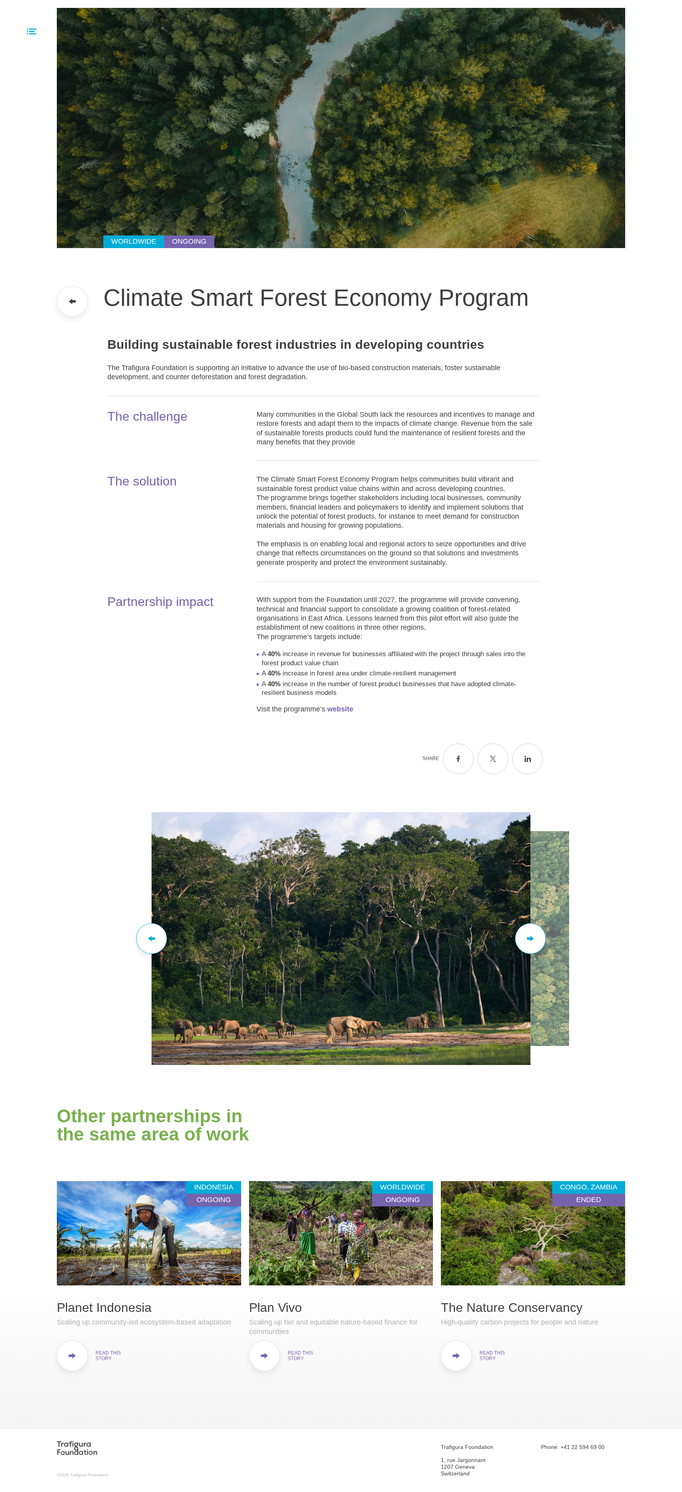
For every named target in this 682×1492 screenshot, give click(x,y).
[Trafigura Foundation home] (77, 1447)
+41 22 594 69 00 (582, 1447)
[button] (151, 938)
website (340, 709)
